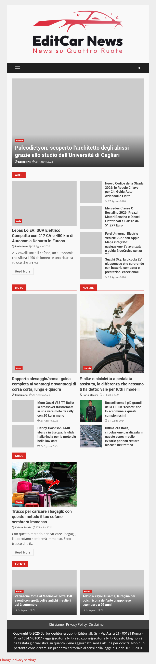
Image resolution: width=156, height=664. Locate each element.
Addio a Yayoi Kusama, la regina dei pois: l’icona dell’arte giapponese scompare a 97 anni (109, 600)
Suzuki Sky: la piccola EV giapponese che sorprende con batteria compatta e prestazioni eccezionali (91, 268)
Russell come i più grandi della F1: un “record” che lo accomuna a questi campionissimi (91, 411)
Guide (19, 501)
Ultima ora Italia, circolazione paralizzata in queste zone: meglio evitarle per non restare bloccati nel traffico (91, 436)
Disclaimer (97, 624)
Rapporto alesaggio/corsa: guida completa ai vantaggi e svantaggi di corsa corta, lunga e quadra (44, 333)
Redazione (24, 161)
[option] (78, 122)
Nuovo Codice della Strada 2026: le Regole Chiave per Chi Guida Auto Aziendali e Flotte (91, 192)
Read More (22, 271)
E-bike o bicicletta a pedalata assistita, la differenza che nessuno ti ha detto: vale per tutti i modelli (112, 333)
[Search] (139, 68)
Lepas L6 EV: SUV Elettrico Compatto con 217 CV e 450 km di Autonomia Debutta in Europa (44, 203)
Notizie (87, 368)
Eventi (19, 140)
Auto (18, 220)
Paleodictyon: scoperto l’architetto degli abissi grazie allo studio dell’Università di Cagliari (78, 122)
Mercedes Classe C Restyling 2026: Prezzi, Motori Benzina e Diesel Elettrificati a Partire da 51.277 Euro (91, 217)
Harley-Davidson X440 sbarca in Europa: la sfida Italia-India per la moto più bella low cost (23, 436)
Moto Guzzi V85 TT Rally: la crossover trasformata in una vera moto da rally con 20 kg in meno (23, 411)
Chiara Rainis (23, 527)
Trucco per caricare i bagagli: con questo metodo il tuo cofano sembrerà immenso (44, 484)
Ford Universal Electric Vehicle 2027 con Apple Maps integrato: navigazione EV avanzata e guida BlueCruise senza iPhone (91, 243)
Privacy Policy (76, 624)
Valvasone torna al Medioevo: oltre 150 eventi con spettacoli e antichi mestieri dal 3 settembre (43, 600)
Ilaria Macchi (90, 395)
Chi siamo (56, 624)
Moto (18, 368)
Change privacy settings (18, 660)
